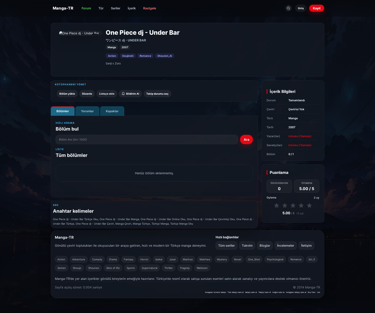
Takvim (247, 245)
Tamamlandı (296, 100)
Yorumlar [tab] (87, 111)
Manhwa (205, 259)
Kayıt (317, 8)
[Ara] (288, 8)
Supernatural (149, 267)
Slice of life (113, 267)
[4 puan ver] (301, 205)
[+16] (80, 33)
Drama (113, 259)
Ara (246, 139)
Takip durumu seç (157, 93)
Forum (86, 8)
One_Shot (254, 259)
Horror (144, 259)
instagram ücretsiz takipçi (215, 292)
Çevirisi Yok (296, 109)
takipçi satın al (251, 292)
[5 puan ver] (309, 205)
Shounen (93, 267)
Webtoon (202, 267)
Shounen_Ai (164, 55)
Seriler (115, 8)
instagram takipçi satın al (296, 292)
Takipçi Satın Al (264, 292)
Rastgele (149, 8)
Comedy (97, 259)
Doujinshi (127, 55)
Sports (131, 267)
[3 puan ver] (292, 205)
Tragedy (185, 267)
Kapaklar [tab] (112, 111)
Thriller (168, 267)
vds (318, 292)
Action (112, 55)
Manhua (188, 259)
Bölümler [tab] (62, 111)
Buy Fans (311, 292)
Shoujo (77, 267)
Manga (293, 118)
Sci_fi (312, 259)
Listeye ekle (106, 93)
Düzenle (87, 93)
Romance (145, 55)
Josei (172, 259)
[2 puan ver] (284, 205)
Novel (237, 259)
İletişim (306, 245)
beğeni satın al (278, 292)
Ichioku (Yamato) (300, 136)
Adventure (78, 259)
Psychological (275, 259)
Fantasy (128, 259)
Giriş (301, 8)
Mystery (222, 259)
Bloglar (265, 245)
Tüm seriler (226, 245)
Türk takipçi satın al (236, 292)
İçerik (132, 8)
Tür (101, 8)
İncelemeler (285, 245)
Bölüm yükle (67, 93)
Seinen (61, 267)
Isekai (158, 259)
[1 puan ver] (276, 205)
